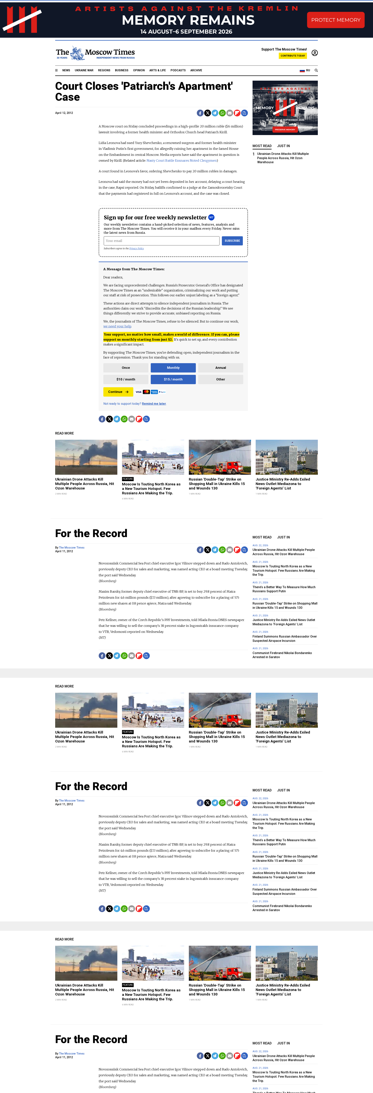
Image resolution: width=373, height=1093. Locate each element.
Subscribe (232, 241)
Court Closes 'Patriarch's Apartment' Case (144, 91)
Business (121, 70)
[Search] (316, 70)
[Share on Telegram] (215, 113)
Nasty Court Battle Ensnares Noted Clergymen (182, 160)
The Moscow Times (72, 547)
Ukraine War (84, 70)
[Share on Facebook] (200, 113)
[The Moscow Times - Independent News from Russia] (95, 53)
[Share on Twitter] (207, 113)
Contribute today (293, 55)
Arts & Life (157, 70)
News (66, 70)
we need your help (117, 326)
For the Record (91, 533)
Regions (104, 70)
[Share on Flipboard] (237, 113)
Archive (196, 70)
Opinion (139, 70)
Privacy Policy (136, 248)
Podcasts (178, 70)
